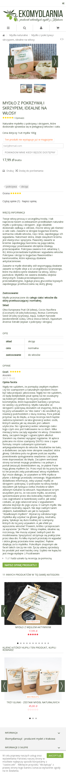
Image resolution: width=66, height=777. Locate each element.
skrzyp (24, 186)
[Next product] (62, 39)
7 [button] (36, 643)
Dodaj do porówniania (31, 170)
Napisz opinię (29, 201)
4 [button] (27, 643)
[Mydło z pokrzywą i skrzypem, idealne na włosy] (26, 88)
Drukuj (10, 170)
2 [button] (20, 643)
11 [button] (48, 643)
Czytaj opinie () (11, 201)
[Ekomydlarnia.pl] (33, 15)
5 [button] (30, 643)
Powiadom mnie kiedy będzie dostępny (30, 152)
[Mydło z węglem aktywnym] (33, 603)
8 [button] (39, 643)
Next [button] (62, 611)
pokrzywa (11, 186)
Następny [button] (55, 61)
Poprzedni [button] (11, 61)
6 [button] (33, 643)
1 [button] (17, 643)
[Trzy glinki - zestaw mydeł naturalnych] (33, 678)
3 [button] (24, 643)
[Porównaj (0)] (63, 3)
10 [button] (45, 643)
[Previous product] (60, 39)
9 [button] (42, 643)
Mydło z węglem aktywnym (33, 627)
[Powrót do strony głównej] (4, 35)
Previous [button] (4, 611)
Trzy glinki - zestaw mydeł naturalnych (33, 702)
